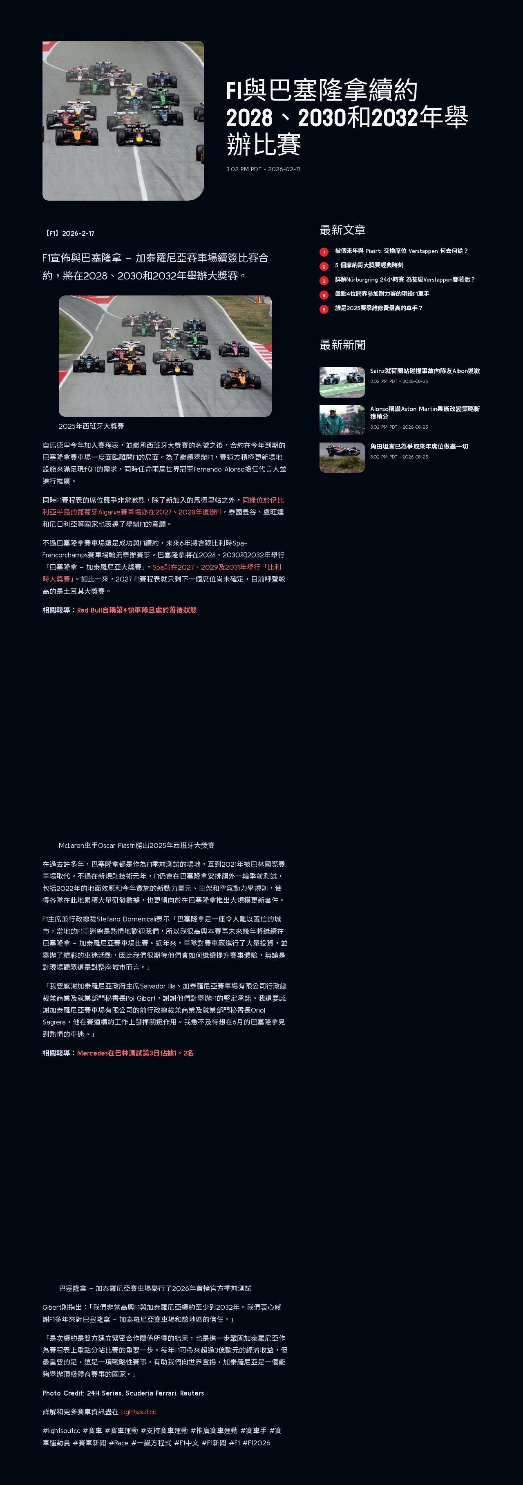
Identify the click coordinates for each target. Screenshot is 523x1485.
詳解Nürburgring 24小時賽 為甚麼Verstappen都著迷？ (405, 279)
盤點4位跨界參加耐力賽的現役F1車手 (382, 294)
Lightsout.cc (138, 1412)
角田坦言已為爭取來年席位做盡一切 (419, 446)
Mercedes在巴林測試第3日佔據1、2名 (135, 1053)
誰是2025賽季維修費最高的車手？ (379, 308)
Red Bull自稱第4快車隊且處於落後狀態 (137, 610)
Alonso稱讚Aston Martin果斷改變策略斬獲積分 (425, 412)
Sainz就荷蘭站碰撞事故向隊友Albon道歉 (425, 370)
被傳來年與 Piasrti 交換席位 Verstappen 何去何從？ (402, 251)
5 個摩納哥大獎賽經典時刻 (369, 265)
